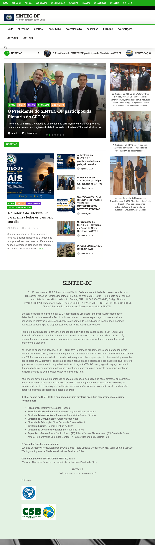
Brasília (21, 203)
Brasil (11, 203)
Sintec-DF (16, 3)
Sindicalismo (33, 203)
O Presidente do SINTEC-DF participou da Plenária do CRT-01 (76, 53)
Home (5, 3)
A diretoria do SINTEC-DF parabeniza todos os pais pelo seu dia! (30, 217)
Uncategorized (56, 96)
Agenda (28, 3)
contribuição (58, 3)
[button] (7, 99)
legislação (41, 3)
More (41, 248)
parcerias (73, 3)
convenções (100, 3)
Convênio (115, 3)
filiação (86, 3)
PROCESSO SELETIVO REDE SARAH (89, 247)
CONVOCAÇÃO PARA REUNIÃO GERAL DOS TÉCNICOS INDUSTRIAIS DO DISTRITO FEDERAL (92, 107)
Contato (127, 3)
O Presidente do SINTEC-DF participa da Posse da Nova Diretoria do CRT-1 (89, 226)
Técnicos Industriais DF (19, 207)
